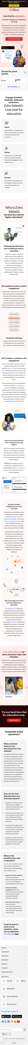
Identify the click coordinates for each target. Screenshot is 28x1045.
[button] (25, 72)
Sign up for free (14, 722)
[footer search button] (24, 1032)
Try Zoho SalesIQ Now (14, 39)
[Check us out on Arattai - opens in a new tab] (15, 1024)
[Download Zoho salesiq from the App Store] (6, 1018)
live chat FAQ (9, 936)
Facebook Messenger (10, 521)
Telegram (19, 519)
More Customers (13, 86)
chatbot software (13, 370)
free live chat (13, 611)
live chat (8, 884)
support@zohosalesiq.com (11, 1013)
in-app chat (13, 624)
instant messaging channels (12, 523)
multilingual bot (20, 470)
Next (26, 689)
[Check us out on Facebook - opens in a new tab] (3, 1024)
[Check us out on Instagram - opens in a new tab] (12, 1024)
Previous (1, 689)
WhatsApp (13, 519)
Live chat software (9, 866)
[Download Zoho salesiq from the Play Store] (17, 1018)
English (5, 1036)
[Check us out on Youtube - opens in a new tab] (18, 1024)
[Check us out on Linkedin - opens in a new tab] (8, 1024)
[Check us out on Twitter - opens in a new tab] (6, 1024)
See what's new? (14, 5)
